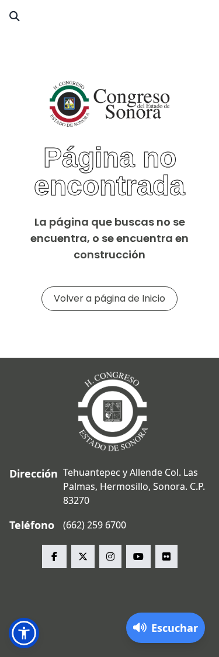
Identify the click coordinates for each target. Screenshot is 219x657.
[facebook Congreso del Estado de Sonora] (54, 556)
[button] (24, 633)
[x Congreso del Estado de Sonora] (83, 556)
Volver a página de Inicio (109, 298)
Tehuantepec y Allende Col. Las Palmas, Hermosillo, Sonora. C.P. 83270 (134, 486)
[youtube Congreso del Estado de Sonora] (138, 556)
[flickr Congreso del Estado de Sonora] (166, 556)
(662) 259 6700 (94, 524)
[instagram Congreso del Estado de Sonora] (110, 556)
